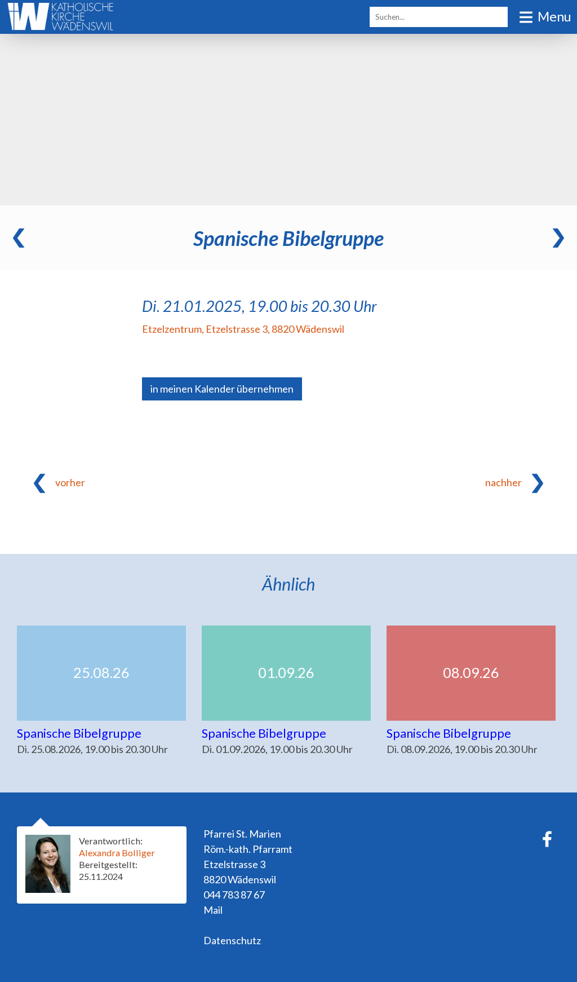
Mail (213, 910)
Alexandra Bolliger (117, 852)
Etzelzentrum (243, 329)
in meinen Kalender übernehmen (222, 388)
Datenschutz (232, 940)
